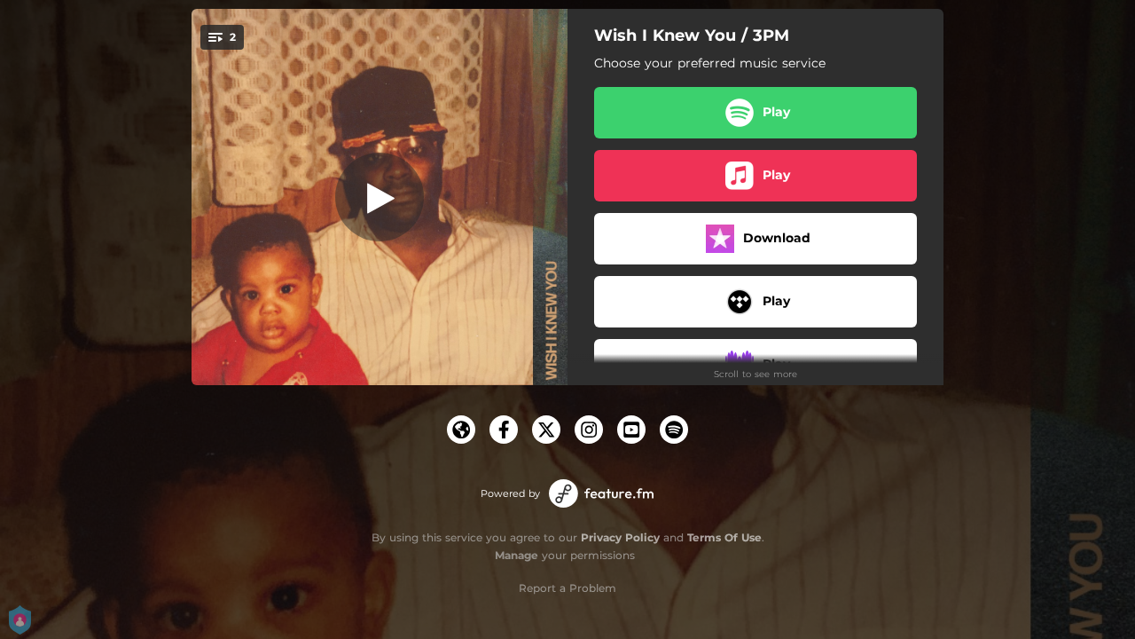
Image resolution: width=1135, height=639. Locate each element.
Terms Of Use (724, 537)
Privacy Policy (620, 537)
